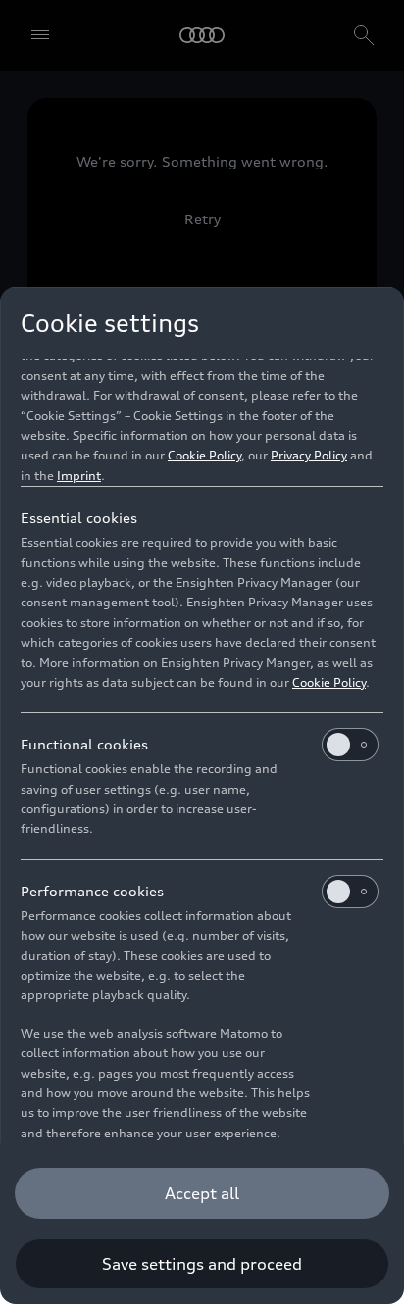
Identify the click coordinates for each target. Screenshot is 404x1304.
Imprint (79, 475)
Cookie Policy (204, 455)
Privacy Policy (309, 455)
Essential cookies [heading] (79, 517)
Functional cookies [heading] (84, 744)
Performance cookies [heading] (92, 891)
